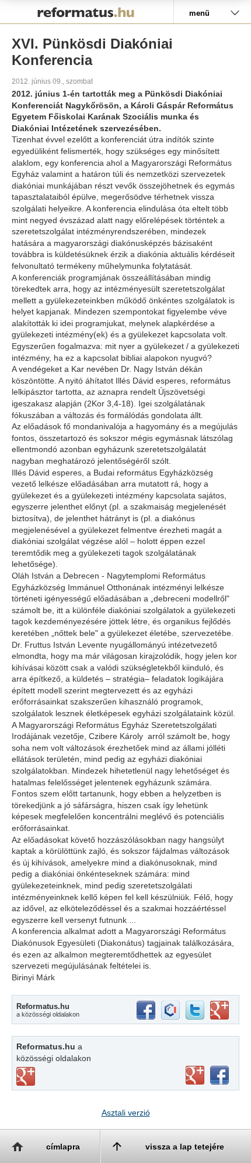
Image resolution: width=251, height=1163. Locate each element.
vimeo (25, 1076)
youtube (195, 1075)
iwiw (170, 1010)
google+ (219, 1010)
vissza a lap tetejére (184, 1146)
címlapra (63, 1146)
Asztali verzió (126, 1112)
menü (199, 13)
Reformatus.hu (86, 11)
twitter (195, 1010)
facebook (146, 1010)
